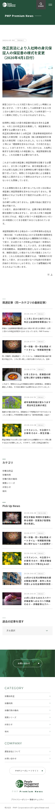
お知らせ (6, 486)
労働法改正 (7, 470)
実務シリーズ (8, 482)
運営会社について (12, 751)
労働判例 (6, 474)
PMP (27, 791)
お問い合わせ (10, 758)
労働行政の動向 (9, 478)
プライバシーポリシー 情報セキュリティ (27, 799)
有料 (4, 491)
